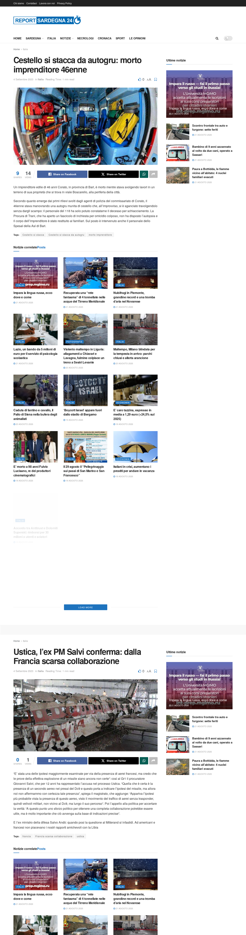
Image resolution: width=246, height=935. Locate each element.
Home (17, 38)
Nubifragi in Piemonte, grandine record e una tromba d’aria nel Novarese (134, 297)
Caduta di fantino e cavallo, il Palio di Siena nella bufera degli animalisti (35, 414)
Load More (85, 607)
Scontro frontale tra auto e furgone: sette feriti (210, 127)
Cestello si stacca (33, 234)
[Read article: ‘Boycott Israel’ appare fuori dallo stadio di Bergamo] (85, 390)
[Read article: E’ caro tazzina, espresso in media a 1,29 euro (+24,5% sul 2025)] (135, 390)
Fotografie (74, 341)
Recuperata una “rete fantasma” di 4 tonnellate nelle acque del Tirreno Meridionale (84, 297)
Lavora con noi (47, 3)
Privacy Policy (64, 3)
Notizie (65, 38)
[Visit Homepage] (47, 20)
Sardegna (33, 38)
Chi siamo (18, 3)
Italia (51, 38)
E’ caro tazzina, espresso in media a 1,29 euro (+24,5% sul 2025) (134, 414)
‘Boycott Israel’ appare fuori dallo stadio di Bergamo (82, 412)
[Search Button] (217, 38)
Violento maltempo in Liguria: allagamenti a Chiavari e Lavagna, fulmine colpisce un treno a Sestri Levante (83, 355)
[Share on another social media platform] (153, 174)
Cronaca (104, 38)
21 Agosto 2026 (24, 302)
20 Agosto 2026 (74, 367)
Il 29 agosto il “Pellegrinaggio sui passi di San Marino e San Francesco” (84, 470)
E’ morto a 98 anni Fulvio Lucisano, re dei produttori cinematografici (31, 470)
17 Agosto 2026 (24, 589)
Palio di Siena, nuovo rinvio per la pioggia (35, 581)
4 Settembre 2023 (23, 79)
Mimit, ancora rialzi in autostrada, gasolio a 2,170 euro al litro (132, 583)
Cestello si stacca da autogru (66, 234)
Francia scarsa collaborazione (53, 836)
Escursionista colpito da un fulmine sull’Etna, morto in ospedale (82, 583)
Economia (123, 402)
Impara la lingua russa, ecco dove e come (32, 294)
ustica (80, 836)
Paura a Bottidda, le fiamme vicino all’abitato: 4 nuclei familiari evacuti (210, 173)
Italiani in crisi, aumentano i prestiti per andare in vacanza (133, 468)
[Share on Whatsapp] (144, 174)
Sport (120, 38)
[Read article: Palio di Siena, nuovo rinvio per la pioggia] (35, 560)
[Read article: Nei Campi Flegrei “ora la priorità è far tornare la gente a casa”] (85, 503)
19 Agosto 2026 (74, 419)
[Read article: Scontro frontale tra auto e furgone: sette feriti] (177, 132)
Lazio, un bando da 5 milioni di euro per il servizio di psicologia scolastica (35, 353)
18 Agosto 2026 (124, 424)
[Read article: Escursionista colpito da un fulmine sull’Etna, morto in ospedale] (85, 560)
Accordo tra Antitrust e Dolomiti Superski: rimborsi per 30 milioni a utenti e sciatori (35, 527)
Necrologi (85, 38)
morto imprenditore (100, 234)
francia (26, 836)
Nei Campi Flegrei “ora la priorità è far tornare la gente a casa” (84, 527)
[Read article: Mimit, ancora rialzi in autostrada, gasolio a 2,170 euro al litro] (135, 560)
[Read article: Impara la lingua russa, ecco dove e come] (35, 273)
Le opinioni (137, 38)
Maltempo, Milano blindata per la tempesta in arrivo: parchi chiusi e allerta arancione (134, 353)
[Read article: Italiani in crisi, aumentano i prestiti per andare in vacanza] (135, 447)
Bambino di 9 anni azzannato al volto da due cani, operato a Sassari (212, 150)
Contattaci (31, 3)
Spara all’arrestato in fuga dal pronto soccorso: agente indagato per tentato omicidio (133, 527)
